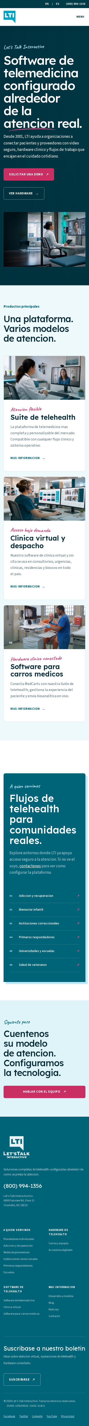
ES (57, 4)
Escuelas (9, 1272)
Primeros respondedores (44, 937)
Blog (51, 1303)
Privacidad (67, 1416)
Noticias (54, 1310)
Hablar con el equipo (44, 1092)
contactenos (30, 866)
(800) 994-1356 (75, 4)
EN (47, 4)
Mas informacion (27, 458)
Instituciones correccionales (44, 923)
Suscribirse (22, 1379)
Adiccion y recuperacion (44, 895)
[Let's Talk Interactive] (9, 17)
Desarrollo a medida (61, 1296)
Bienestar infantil (44, 909)
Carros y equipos (58, 1243)
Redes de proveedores (16, 1252)
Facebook (9, 1416)
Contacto (54, 1316)
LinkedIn (37, 1416)
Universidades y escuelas (44, 951)
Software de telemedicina (19, 1300)
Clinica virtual (12, 1307)
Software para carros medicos (21, 1314)
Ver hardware (24, 193)
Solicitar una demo (29, 174)
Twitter (23, 1416)
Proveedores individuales (19, 1239)
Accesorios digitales (60, 1250)
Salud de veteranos (44, 964)
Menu (80, 17)
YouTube (52, 1416)
